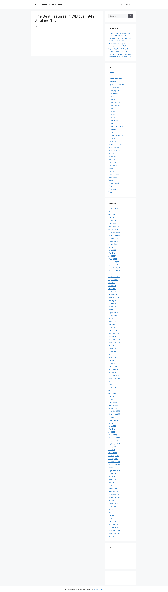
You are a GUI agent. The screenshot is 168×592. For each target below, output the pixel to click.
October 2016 (113, 536)
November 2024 (114, 271)
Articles (111, 73)
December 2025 (114, 232)
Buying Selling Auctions (116, 85)
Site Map (119, 4)
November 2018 (114, 465)
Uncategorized (113, 183)
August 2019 (112, 447)
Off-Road (111, 168)
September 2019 (114, 444)
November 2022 (114, 342)
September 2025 (114, 241)
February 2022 (113, 369)
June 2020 (112, 426)
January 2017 (113, 527)
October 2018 (113, 468)
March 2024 (112, 295)
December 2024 (114, 268)
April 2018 (111, 486)
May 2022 (111, 360)
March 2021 (112, 402)
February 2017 (113, 524)
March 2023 (112, 330)
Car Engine (112, 99)
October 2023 (113, 310)
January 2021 (113, 408)
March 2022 (112, 366)
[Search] (130, 16)
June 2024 (112, 286)
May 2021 (111, 396)
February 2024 (113, 298)
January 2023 (113, 336)
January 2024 (113, 301)
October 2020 (113, 417)
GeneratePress (98, 589)
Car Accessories (114, 88)
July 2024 (111, 283)
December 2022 (114, 339)
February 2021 (113, 405)
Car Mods (111, 108)
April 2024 (112, 292)
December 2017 (114, 494)
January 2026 (113, 229)
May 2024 (112, 289)
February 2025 (113, 262)
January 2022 (113, 372)
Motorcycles (112, 162)
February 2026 (113, 226)
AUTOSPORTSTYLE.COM (48, 4)
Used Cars (112, 189)
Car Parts (111, 117)
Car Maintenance (114, 102)
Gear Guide (112, 156)
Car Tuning (112, 138)
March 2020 (112, 435)
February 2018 (113, 492)
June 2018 (112, 480)
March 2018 (112, 489)
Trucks (110, 180)
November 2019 (114, 438)
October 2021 (113, 381)
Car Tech (111, 132)
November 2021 (114, 378)
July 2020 (111, 423)
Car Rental (112, 123)
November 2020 (114, 414)
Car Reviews (112, 129)
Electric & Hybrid (114, 147)
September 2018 (114, 471)
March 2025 (112, 259)
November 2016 (114, 533)
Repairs (111, 171)
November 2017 (114, 497)
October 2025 (113, 238)
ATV (109, 76)
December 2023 (114, 304)
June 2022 (112, 357)
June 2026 (112, 214)
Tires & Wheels (113, 174)
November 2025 (114, 235)
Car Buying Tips (114, 91)
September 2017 (114, 503)
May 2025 (111, 253)
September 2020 (114, 420)
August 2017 (112, 506)
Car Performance (114, 120)
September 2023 (114, 313)
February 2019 (113, 456)
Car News (111, 111)
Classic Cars (112, 141)
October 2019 (113, 441)
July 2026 (111, 211)
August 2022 (113, 351)
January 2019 (113, 459)
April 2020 (112, 432)
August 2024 (113, 280)
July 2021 (111, 390)
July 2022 (111, 354)
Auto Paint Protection (115, 79)
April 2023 (112, 327)
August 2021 (112, 387)
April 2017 (111, 518)
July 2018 (111, 477)
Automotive (112, 82)
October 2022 (113, 345)
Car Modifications (114, 105)
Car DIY (111, 96)
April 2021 (111, 399)
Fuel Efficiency (113, 153)
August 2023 (113, 316)
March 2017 (112, 521)
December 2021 (114, 375)
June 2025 (112, 250)
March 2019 (112, 453)
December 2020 (114, 411)
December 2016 (114, 530)
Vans (110, 192)
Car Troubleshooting (115, 135)
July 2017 (111, 509)
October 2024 (113, 274)
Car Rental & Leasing (115, 126)
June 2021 (112, 393)
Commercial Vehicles (115, 144)
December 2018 (114, 462)
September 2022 (114, 348)
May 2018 (111, 483)
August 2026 (113, 208)
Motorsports (112, 165)
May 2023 (112, 324)
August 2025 (113, 244)
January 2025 (113, 265)
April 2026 (112, 220)
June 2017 (112, 512)
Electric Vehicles (114, 150)
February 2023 (113, 333)
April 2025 (112, 256)
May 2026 (112, 217)
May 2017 (111, 515)
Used (110, 186)
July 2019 (111, 450)
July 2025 (111, 247)
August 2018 (112, 474)
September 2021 (114, 384)
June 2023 (112, 321)
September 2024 (114, 277)
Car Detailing (113, 93)
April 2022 (112, 363)
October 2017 (113, 500)
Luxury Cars (112, 159)
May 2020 (112, 429)
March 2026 (112, 223)
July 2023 (111, 319)
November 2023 (114, 307)
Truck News (112, 177)
